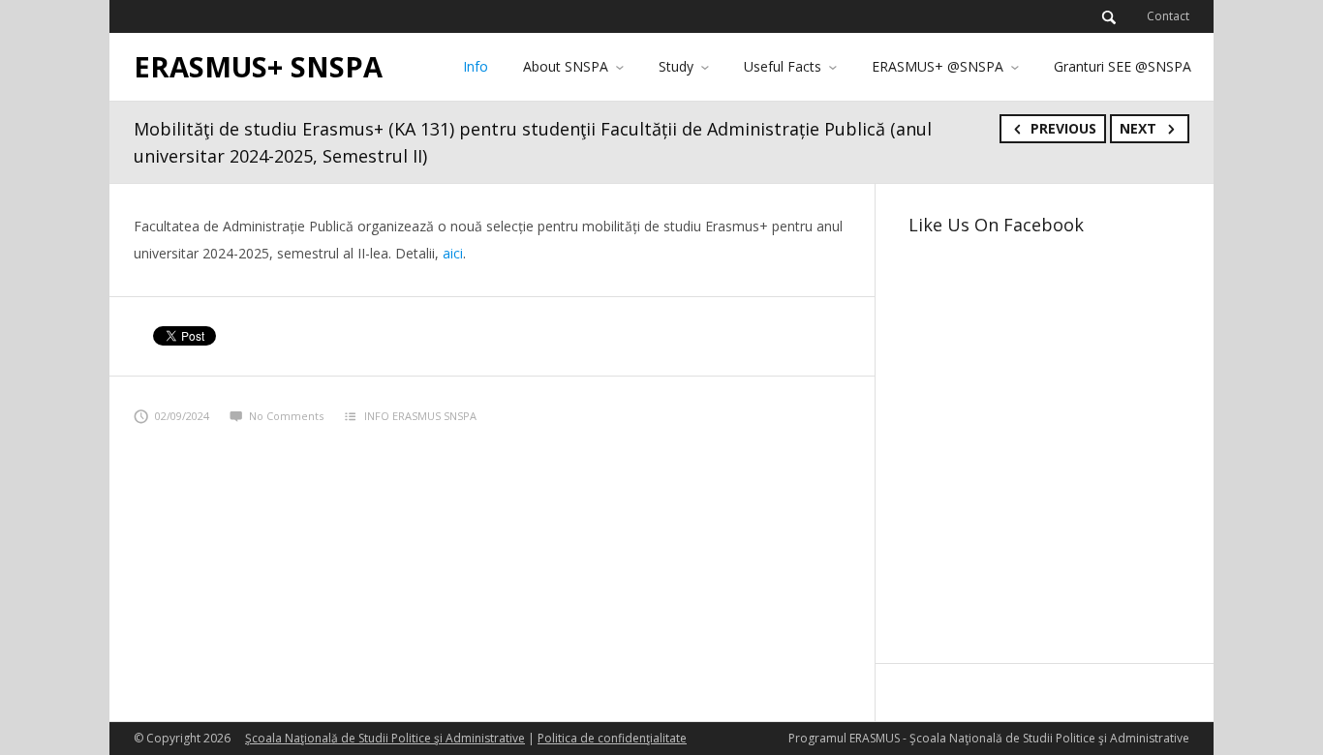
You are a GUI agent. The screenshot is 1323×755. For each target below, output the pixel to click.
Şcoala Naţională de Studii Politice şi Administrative (385, 738)
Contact (1168, 16)
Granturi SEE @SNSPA (1122, 66)
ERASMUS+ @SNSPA (937, 66)
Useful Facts (782, 66)
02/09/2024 (182, 415)
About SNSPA (565, 66)
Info (475, 66)
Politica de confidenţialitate (612, 738)
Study (676, 66)
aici (453, 253)
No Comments (286, 415)
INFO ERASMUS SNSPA (420, 415)
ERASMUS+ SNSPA (258, 66)
